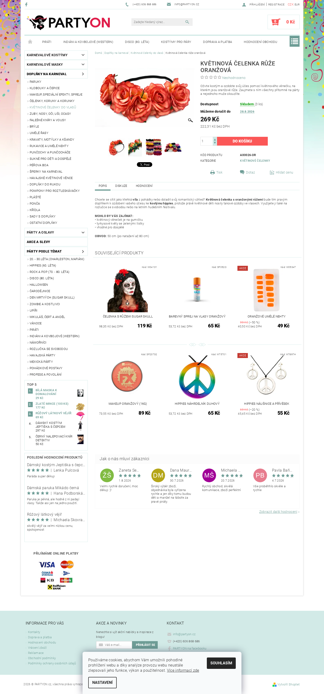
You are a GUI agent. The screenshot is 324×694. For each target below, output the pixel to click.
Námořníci (38, 342)
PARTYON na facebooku (189, 648)
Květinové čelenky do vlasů (53, 107)
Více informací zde (183, 670)
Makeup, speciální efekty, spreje (56, 94)
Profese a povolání (46, 374)
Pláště (35, 197)
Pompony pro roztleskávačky (55, 191)
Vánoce (36, 323)
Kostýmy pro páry (176, 42)
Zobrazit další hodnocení (278, 511)
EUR (297, 4)
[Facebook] (26, 4)
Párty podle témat (44, 251)
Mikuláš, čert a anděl (47, 317)
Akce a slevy (38, 242)
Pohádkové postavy (46, 368)
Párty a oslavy (40, 232)
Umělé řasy (39, 133)
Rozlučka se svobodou (49, 349)
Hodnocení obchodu (260, 42)
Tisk (219, 172)
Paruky (36, 81)
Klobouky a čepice (45, 88)
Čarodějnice (40, 291)
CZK (291, 4)
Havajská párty (42, 355)
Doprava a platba (217, 42)
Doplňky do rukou (45, 184)
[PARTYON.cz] (68, 24)
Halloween (39, 284)
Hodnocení (144, 186)
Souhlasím (221, 663)
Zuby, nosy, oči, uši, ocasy (50, 113)
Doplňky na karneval (47, 74)
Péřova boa (39, 165)
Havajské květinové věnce (51, 178)
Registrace (276, 4)
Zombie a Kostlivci (45, 304)
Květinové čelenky (255, 160)
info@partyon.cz (184, 634)
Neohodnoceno (234, 78)
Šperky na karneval (46, 171)
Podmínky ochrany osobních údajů (52, 663)
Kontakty (34, 632)
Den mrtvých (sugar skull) (52, 297)
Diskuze (121, 186)
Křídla (35, 210)
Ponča (35, 203)
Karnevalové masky (45, 64)
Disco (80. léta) (137, 42)
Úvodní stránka (30, 42)
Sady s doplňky (43, 216)
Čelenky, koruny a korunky (52, 101)
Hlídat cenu (284, 172)
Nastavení (102, 682)
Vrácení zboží (37, 647)
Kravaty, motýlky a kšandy (52, 139)
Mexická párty (41, 361)
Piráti (46, 42)
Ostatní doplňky (43, 223)
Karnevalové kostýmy (47, 55)
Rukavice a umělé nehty (49, 146)
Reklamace (36, 653)
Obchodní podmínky (42, 658)
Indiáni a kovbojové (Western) (88, 42)
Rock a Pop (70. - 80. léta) (49, 272)
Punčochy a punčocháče (50, 152)
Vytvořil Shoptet (289, 684)
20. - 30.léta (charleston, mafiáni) (57, 259)
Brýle (34, 126)
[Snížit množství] (215, 143)
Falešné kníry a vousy (48, 120)
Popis (103, 186)
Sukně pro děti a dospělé (50, 159)
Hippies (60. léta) (43, 265)
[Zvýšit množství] (215, 139)
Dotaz (250, 172)
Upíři (33, 310)
